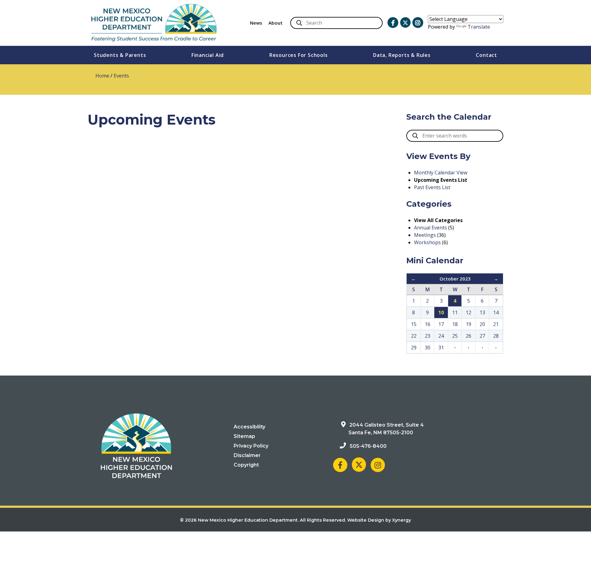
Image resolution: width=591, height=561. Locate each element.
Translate (479, 26)
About (275, 23)
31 (441, 347)
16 (427, 324)
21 (496, 324)
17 (441, 324)
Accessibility (249, 427)
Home (102, 75)
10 (441, 312)
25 (455, 335)
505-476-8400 (368, 446)
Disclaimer (247, 455)
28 (496, 335)
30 (427, 347)
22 (413, 335)
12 (468, 312)
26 (468, 335)
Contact (486, 55)
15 (413, 324)
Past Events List (432, 187)
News (256, 23)
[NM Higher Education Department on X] (405, 22)
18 (455, 324)
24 (441, 335)
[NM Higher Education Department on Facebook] (392, 22)
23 (427, 335)
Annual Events (430, 227)
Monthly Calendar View (440, 172)
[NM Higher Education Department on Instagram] (417, 22)
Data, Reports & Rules (402, 55)
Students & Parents (120, 55)
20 (482, 324)
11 (455, 312)
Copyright (246, 465)
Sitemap (244, 436)
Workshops (427, 242)
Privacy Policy (251, 446)
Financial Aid (207, 55)
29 (413, 347)
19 (468, 324)
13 (482, 312)
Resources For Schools (298, 55)
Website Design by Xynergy (379, 520)
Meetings (425, 235)
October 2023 (455, 279)
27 (482, 335)
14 (496, 312)
